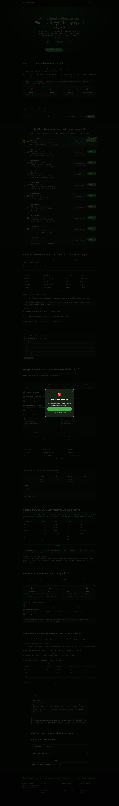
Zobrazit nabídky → (59, 409)
